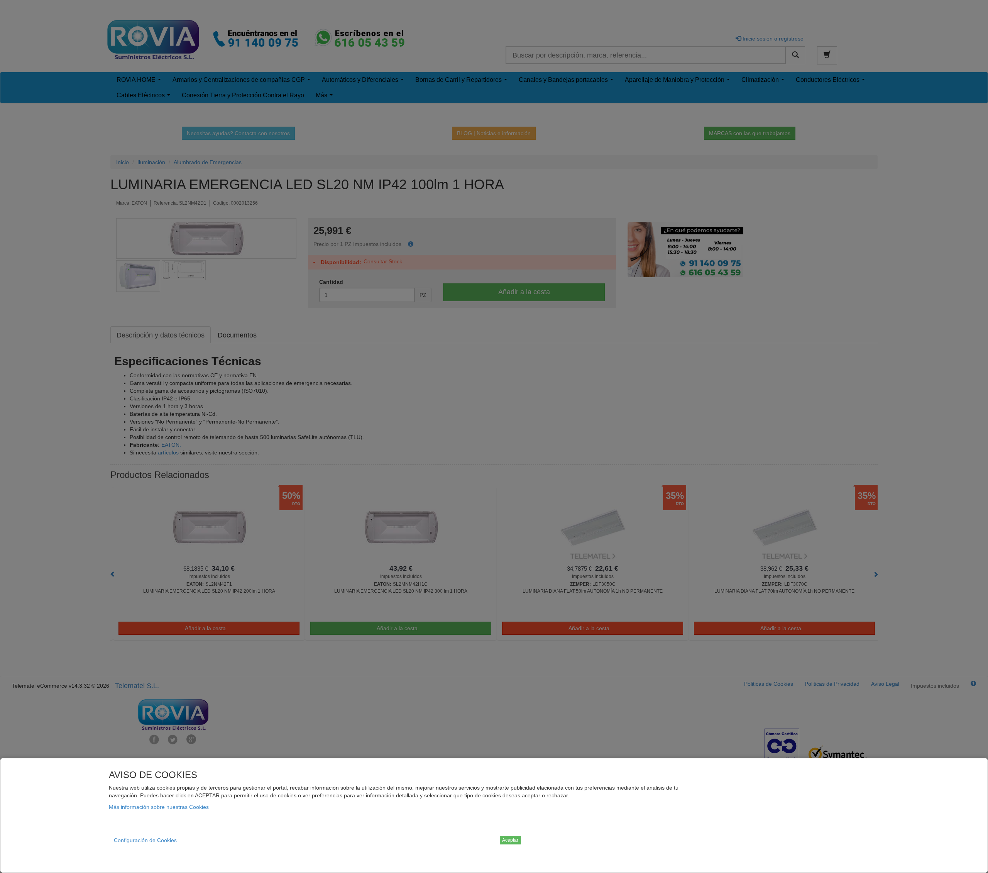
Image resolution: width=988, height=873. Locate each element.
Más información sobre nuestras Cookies (159, 807)
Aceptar (510, 840)
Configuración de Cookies (145, 840)
